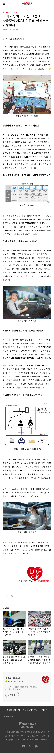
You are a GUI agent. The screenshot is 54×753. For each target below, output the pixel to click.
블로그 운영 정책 (13, 710)
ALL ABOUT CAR (10, 12)
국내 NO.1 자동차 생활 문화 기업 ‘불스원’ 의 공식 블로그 (21, 688)
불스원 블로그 (12, 677)
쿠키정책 (43, 710)
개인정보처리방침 (30, 710)
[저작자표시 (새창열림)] (11, 596)
